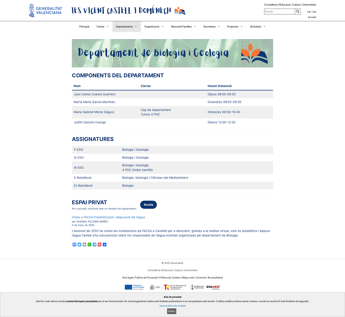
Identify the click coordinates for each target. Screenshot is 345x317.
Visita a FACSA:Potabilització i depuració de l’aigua (108, 217)
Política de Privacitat (146, 277)
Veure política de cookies (172, 305)
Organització (151, 26)
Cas (314, 11)
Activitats (255, 26)
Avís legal (127, 277)
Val (308, 11)
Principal (84, 26)
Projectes (232, 26)
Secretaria (209, 26)
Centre (100, 26)
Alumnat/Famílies (181, 26)
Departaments (124, 26)
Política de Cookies (170, 277)
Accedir (312, 17)
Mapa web (188, 277)
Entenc (171, 311)
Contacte (201, 277)
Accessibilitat (215, 277)
